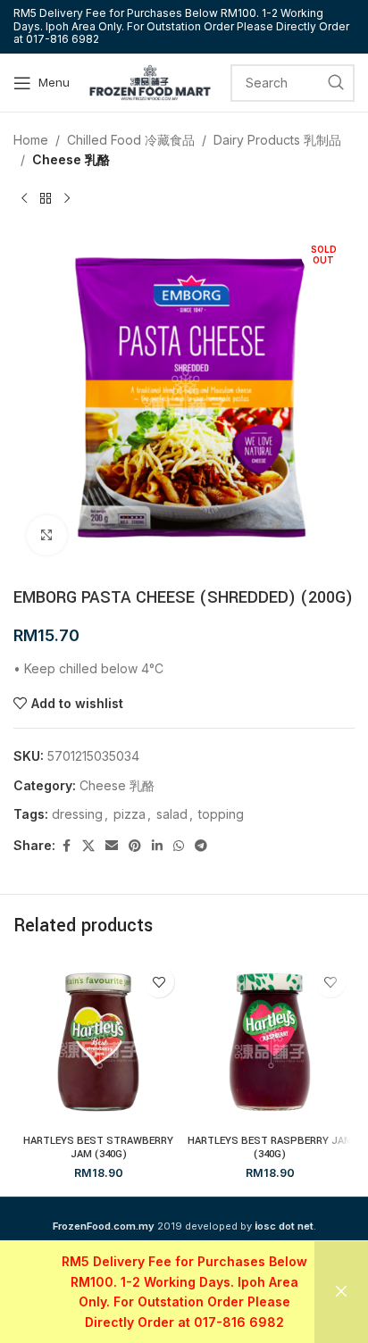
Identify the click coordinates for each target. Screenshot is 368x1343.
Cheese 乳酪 (71, 159)
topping (221, 814)
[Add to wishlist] (158, 981)
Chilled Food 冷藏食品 (131, 139)
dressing (77, 814)
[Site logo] (150, 80)
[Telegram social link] (201, 846)
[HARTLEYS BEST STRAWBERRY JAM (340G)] (98, 1042)
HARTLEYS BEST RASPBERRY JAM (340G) (270, 1147)
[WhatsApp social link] (178, 846)
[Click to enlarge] (47, 535)
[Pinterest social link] (134, 846)
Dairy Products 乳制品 (277, 139)
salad (172, 814)
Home (30, 139)
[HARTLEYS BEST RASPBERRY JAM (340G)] (270, 1042)
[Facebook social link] (66, 846)
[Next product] (67, 199)
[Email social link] (111, 846)
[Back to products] (45, 199)
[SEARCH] (336, 83)
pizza (129, 814)
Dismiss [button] (341, 1292)
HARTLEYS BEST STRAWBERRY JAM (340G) (98, 1147)
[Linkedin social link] (157, 846)
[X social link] (88, 846)
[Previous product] (24, 199)
